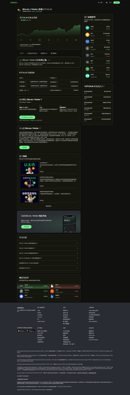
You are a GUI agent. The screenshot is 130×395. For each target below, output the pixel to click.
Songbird (39, 315)
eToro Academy (93, 321)
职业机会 (39, 335)
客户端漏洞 (66, 323)
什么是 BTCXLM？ (32, 53)
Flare (38, 310)
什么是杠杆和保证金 (94, 315)
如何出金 (65, 315)
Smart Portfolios (93, 339)
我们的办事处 (41, 337)
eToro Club (92, 335)
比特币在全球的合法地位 (46, 177)
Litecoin (39, 317)
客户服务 (65, 321)
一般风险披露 (20, 379)
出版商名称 (40, 342)
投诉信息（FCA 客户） (69, 344)
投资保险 (91, 337)
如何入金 (65, 312)
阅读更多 (42, 171)
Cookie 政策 (66, 331)
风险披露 (65, 337)
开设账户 (65, 317)
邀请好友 (91, 331)
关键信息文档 (66, 342)
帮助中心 (65, 310)
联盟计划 (91, 333)
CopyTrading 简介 (93, 310)
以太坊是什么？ (44, 162)
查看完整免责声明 (92, 372)
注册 (117, 2)
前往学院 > (49, 206)
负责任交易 (92, 312)
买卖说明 (91, 317)
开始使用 (24, 147)
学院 (38, 120)
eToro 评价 (40, 333)
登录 (110, 2)
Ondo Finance (41, 321)
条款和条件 (66, 339)
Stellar (39, 312)
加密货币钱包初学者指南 (46, 191)
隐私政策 (65, 333)
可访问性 (39, 339)
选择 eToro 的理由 (42, 331)
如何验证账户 (66, 319)
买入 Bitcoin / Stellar (27, 117)
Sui (38, 319)
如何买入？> (44, 53)
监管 (64, 335)
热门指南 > (54, 53)
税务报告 (91, 319)
